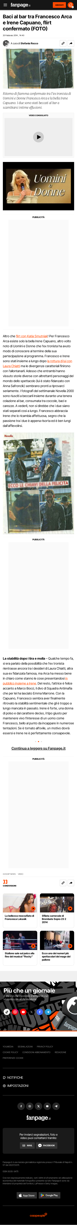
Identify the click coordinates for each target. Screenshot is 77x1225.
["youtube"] (23, 1012)
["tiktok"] (7, 1012)
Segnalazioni (25, 1046)
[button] (71, 43)
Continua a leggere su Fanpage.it (38, 748)
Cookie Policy (10, 1052)
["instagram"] (15, 1012)
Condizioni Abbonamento (36, 1052)
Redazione (60, 1052)
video (20, 874)
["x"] (31, 1012)
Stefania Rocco (29, 43)
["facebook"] (40, 1012)
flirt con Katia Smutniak (32, 336)
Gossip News (9, 874)
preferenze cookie (13, 1058)
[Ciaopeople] (38, 1215)
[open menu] (4, 5)
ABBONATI (59, 5)
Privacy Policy (45, 1046)
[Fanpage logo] (20, 5)
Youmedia (8, 1046)
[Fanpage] (39, 1118)
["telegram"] (48, 1012)
